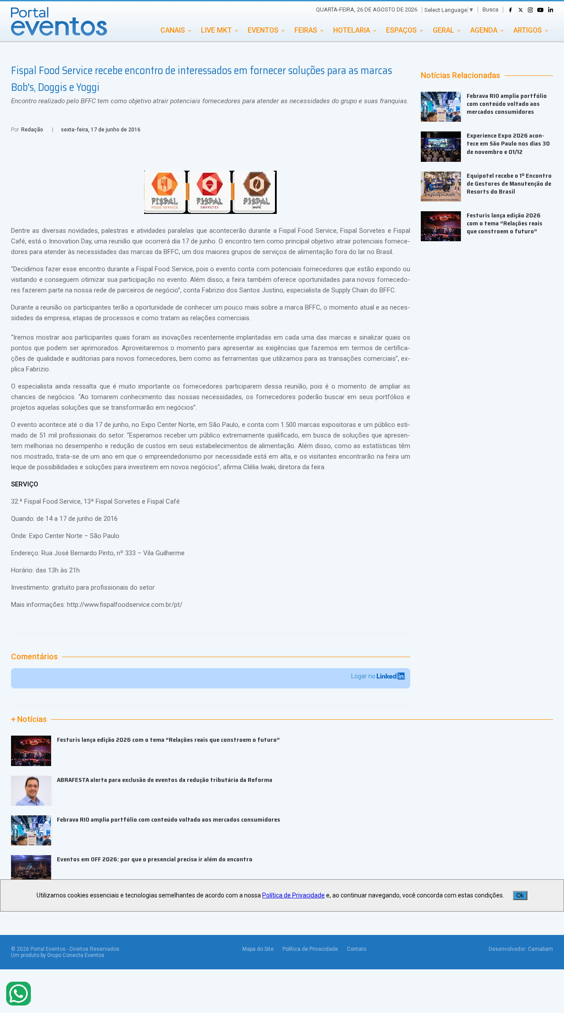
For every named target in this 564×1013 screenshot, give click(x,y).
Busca (490, 9)
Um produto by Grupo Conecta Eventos (57, 955)
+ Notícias (29, 719)
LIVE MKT (216, 30)
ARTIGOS (527, 30)
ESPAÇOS (401, 30)
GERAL (443, 30)
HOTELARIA (351, 30)
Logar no (364, 676)
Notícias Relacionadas (460, 75)
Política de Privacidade (310, 949)
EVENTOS (263, 30)
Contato (356, 949)
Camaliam (540, 949)
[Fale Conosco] (18, 994)
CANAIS (172, 30)
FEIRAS (305, 30)
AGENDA (483, 30)
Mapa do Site (258, 949)
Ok (520, 895)
